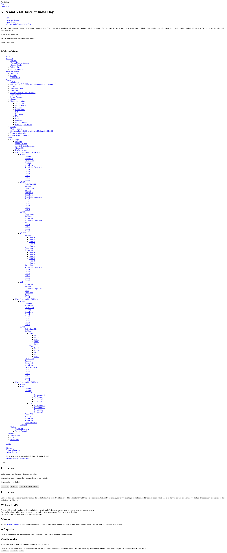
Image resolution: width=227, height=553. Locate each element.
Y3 (30, 393)
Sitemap (9, 448)
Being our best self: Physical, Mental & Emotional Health (31, 131)
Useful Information (17, 101)
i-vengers (23, 425)
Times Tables (29, 161)
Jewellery (18, 120)
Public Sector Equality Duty (20, 135)
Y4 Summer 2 (39, 406)
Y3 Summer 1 (39, 397)
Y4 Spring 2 (38, 410)
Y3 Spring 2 (38, 399)
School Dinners (21, 122)
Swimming (29, 265)
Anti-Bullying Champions (25, 146)
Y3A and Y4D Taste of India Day (18, 24)
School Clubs (15, 435)
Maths (27, 291)
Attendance (14, 91)
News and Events (12, 20)
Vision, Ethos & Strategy (19, 63)
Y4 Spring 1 (38, 412)
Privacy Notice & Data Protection (22, 93)
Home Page (5, 6)
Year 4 (31, 346)
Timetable (28, 157)
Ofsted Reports (16, 129)
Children (9, 137)
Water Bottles (20, 110)
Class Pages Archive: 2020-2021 (27, 382)
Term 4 (27, 176)
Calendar (13, 76)
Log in (3, 4)
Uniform (18, 108)
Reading (28, 191)
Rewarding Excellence (23, 125)
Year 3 (31, 333)
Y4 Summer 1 (39, 408)
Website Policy (11, 452)
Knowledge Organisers (33, 167)
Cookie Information (13, 450)
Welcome (13, 61)
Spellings (28, 163)
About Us (9, 59)
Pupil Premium (16, 95)
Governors (19, 114)
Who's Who (14, 67)
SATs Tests (29, 293)
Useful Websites (21, 150)
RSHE (27, 295)
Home (8, 18)
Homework (29, 159)
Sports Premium (16, 97)
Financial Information (18, 133)
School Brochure (16, 88)
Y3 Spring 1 (38, 401)
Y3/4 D (23, 327)
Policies (13, 127)
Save (21, 551)
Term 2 (27, 171)
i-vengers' (18, 142)
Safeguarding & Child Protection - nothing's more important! (33, 84)
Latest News (10, 22)
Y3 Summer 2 (39, 395)
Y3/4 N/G (23, 154)
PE (26, 223)
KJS (16, 112)
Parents (8, 80)
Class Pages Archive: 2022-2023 (27, 152)
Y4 (30, 403)
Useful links (14, 440)
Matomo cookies (13, 524)
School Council (21, 144)
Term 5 (27, 178)
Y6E (21, 282)
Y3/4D (22, 182)
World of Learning (22, 429)
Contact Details (16, 65)
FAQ (17, 118)
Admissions (14, 82)
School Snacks (20, 105)
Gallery (13, 427)
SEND (12, 86)
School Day (19, 103)
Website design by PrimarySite (17, 458)
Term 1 (27, 169)
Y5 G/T (23, 233)
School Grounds (21, 431)
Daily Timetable (31, 184)
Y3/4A (22, 212)
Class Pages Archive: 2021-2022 (27, 299)
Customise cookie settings (29, 486)
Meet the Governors (17, 69)
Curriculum (14, 99)
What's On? (14, 73)
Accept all (14, 486)
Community (10, 433)
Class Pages (14, 139)
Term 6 (27, 180)
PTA (17, 116)
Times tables (19, 148)
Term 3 (27, 174)
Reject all (5, 486)
